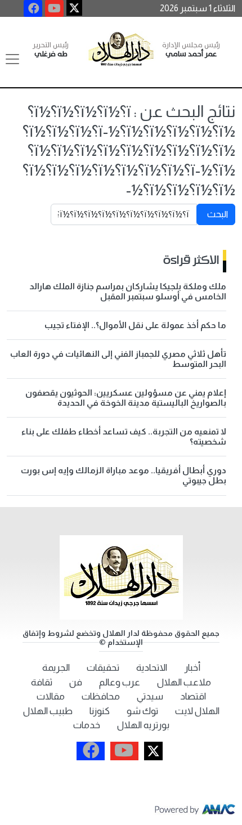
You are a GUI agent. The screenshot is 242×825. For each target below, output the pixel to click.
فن (75, 682)
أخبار (192, 667)
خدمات (86, 725)
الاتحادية (151, 667)
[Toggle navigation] (12, 59)
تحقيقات (103, 667)
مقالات (51, 696)
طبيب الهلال (48, 711)
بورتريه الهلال (143, 725)
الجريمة (56, 667)
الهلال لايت (197, 711)
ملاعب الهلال (184, 682)
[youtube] (54, 8)
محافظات (101, 696)
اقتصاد (193, 696)
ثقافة (41, 682)
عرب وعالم (119, 682)
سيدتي (150, 696)
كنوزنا (99, 711)
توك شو (142, 711)
